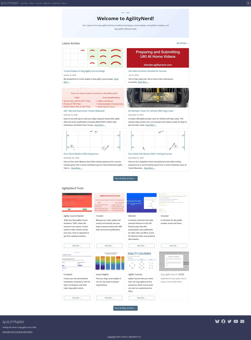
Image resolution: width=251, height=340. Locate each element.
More (64, 3)
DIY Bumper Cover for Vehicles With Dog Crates (150, 110)
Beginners (47, 3)
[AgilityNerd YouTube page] (236, 322)
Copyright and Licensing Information (17, 332)
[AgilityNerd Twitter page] (229, 322)
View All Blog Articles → (125, 178)
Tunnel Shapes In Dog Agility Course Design (84, 71)
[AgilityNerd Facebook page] (223, 322)
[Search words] (248, 3)
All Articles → (183, 43)
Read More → (143, 82)
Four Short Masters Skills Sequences (81, 153)
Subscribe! (56, 3)
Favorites (24, 3)
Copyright (111, 337)
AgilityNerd (9, 3)
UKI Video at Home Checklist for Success (147, 71)
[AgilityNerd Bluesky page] (217, 322)
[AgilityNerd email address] (242, 322)
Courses (39, 3)
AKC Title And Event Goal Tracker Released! (84, 110)
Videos (31, 3)
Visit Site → (77, 246)
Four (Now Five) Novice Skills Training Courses (150, 153)
